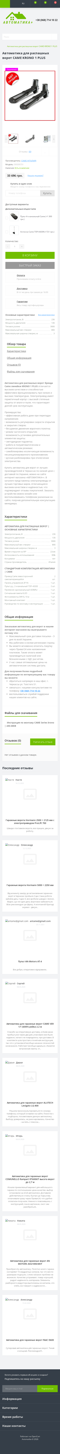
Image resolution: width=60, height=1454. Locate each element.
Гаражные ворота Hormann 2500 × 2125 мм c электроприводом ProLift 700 (30, 822)
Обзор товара (16, 344)
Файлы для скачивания (21, 371)
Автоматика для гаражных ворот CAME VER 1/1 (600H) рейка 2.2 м (30, 1025)
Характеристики (16, 351)
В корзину (30, 255)
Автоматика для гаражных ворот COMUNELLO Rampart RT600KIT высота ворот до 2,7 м (30, 1179)
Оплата (21, 275)
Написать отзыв (42, 742)
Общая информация (19, 358)
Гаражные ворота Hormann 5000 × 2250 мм (30, 885)
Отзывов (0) (14, 364)
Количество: (11, 241)
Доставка (22, 288)
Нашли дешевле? (35, 175)
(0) (30, 151)
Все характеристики (46, 315)
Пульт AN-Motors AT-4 (30, 961)
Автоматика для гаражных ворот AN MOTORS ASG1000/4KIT (30, 1262)
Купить (47, 193)
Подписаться (47, 1388)
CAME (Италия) (28, 160)
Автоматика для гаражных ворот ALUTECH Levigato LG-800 (30, 1104)
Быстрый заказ (30, 265)
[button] (25, 11)
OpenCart (36, 1436)
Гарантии (22, 301)
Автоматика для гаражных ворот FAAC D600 (30, 1339)
